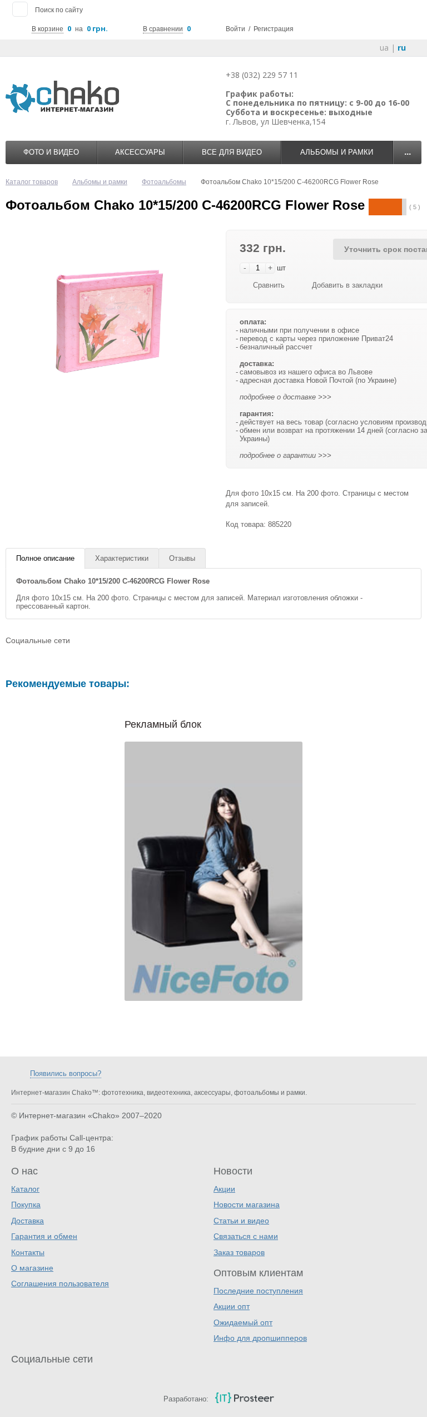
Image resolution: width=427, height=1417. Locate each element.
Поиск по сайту (59, 10)
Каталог (25, 1188)
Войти (235, 29)
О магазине (32, 1267)
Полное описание (45, 558)
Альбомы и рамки (336, 152)
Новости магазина (247, 1204)
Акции (224, 1188)
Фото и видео (51, 152)
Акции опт (232, 1306)
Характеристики (121, 558)
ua (384, 47)
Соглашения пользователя (60, 1283)
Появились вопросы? (65, 1073)
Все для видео (232, 152)
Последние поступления (258, 1290)
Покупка (26, 1204)
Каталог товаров (32, 182)
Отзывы (182, 558)
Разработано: (185, 1399)
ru (402, 47)
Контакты (27, 1252)
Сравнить (269, 285)
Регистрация (274, 29)
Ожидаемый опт (243, 1322)
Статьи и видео (241, 1220)
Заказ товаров (239, 1252)
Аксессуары (140, 152)
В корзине (47, 29)
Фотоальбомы (164, 182)
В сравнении (163, 29)
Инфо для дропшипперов (260, 1338)
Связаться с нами (246, 1236)
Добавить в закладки (347, 285)
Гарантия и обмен (44, 1236)
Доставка (27, 1220)
